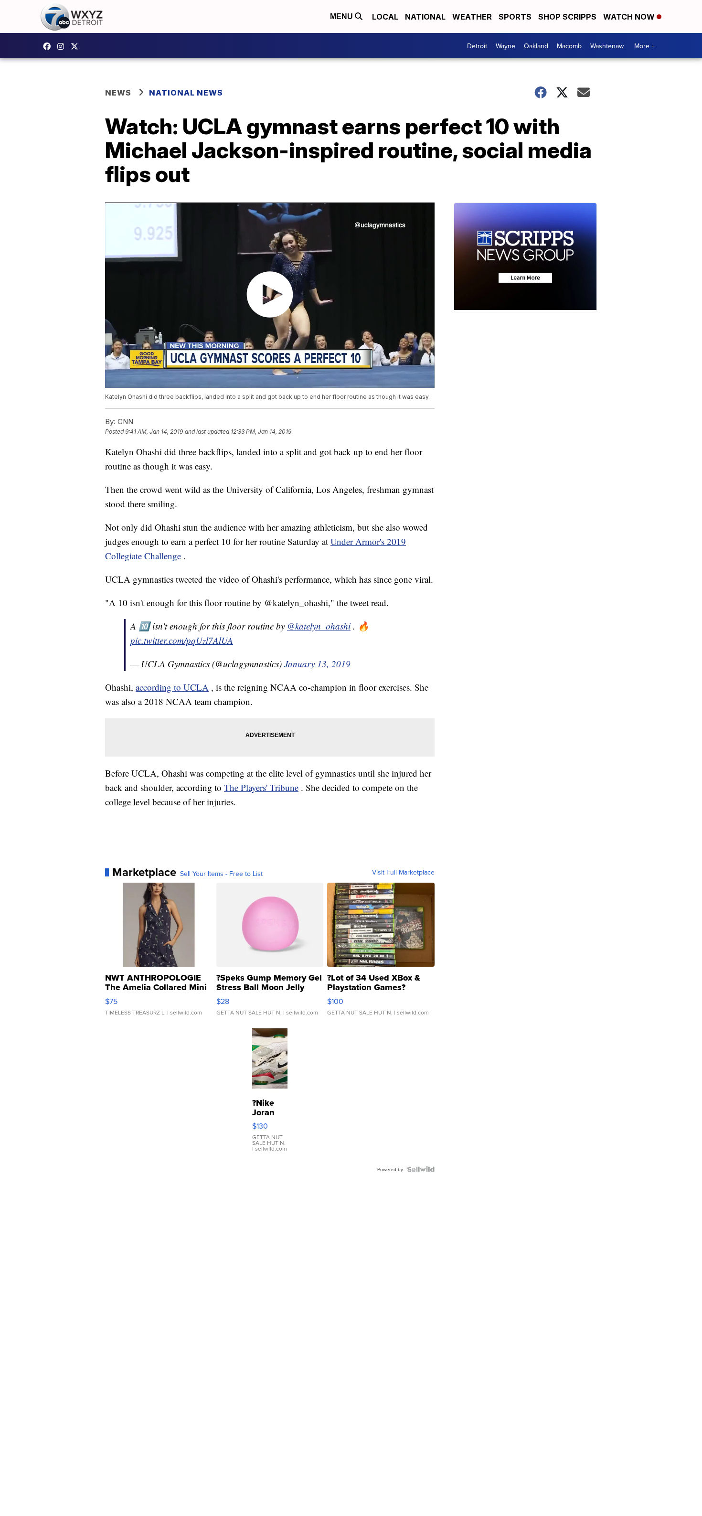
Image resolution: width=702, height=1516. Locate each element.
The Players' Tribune (261, 787)
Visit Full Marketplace (403, 872)
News (118, 92)
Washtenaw (607, 46)
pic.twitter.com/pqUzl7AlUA (181, 640)
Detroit (477, 46)
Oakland (536, 46)
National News (186, 92)
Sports (515, 16)
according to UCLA (172, 687)
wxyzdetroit (49, 46)
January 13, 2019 (317, 664)
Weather (472, 16)
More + (644, 46)
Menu (342, 16)
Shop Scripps (567, 16)
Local (385, 16)
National (425, 16)
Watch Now (630, 16)
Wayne (505, 46)
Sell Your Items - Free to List (221, 873)
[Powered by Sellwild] (421, 1169)
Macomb (569, 46)
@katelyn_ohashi (319, 626)
